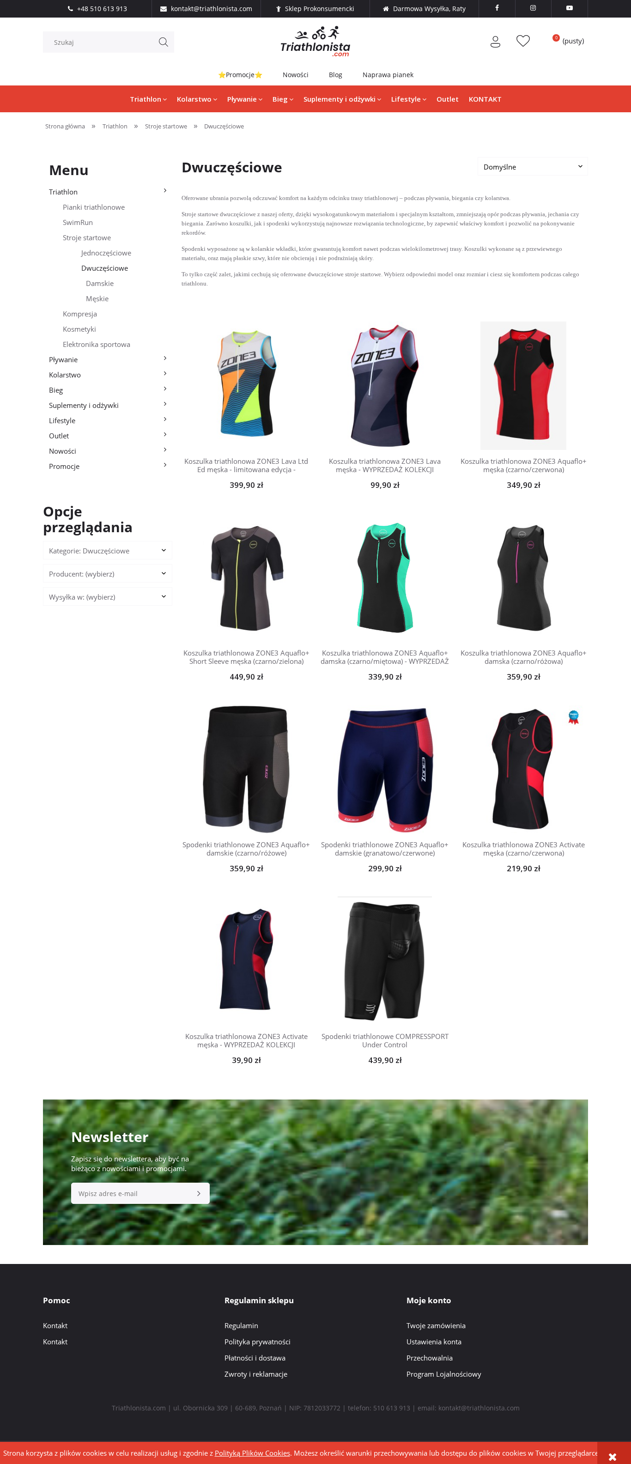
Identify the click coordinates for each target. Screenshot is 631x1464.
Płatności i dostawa (254, 1357)
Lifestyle (62, 420)
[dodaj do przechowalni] (260, 385)
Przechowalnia (430, 1357)
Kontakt (55, 1325)
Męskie (97, 298)
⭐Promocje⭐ (240, 74)
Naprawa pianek (388, 74)
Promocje (64, 466)
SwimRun (78, 222)
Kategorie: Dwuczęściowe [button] (89, 550)
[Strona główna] (315, 41)
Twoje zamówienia (436, 1325)
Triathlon (63, 191)
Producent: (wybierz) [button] (81, 573)
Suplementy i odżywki (84, 405)
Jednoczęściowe (106, 252)
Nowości (296, 74)
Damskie (100, 283)
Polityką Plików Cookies (252, 1453)
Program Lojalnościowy (444, 1374)
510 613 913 (391, 1407)
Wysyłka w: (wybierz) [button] (82, 596)
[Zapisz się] (199, 1193)
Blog (335, 74)
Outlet (59, 435)
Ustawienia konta (434, 1341)
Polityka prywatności (257, 1341)
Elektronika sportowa (96, 344)
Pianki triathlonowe (94, 207)
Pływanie (63, 359)
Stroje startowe (87, 237)
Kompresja (80, 313)
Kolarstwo (65, 374)
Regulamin (241, 1325)
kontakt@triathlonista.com (479, 1407)
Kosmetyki (79, 329)
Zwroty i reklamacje (255, 1374)
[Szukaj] (163, 42)
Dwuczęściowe (104, 268)
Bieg (56, 390)
